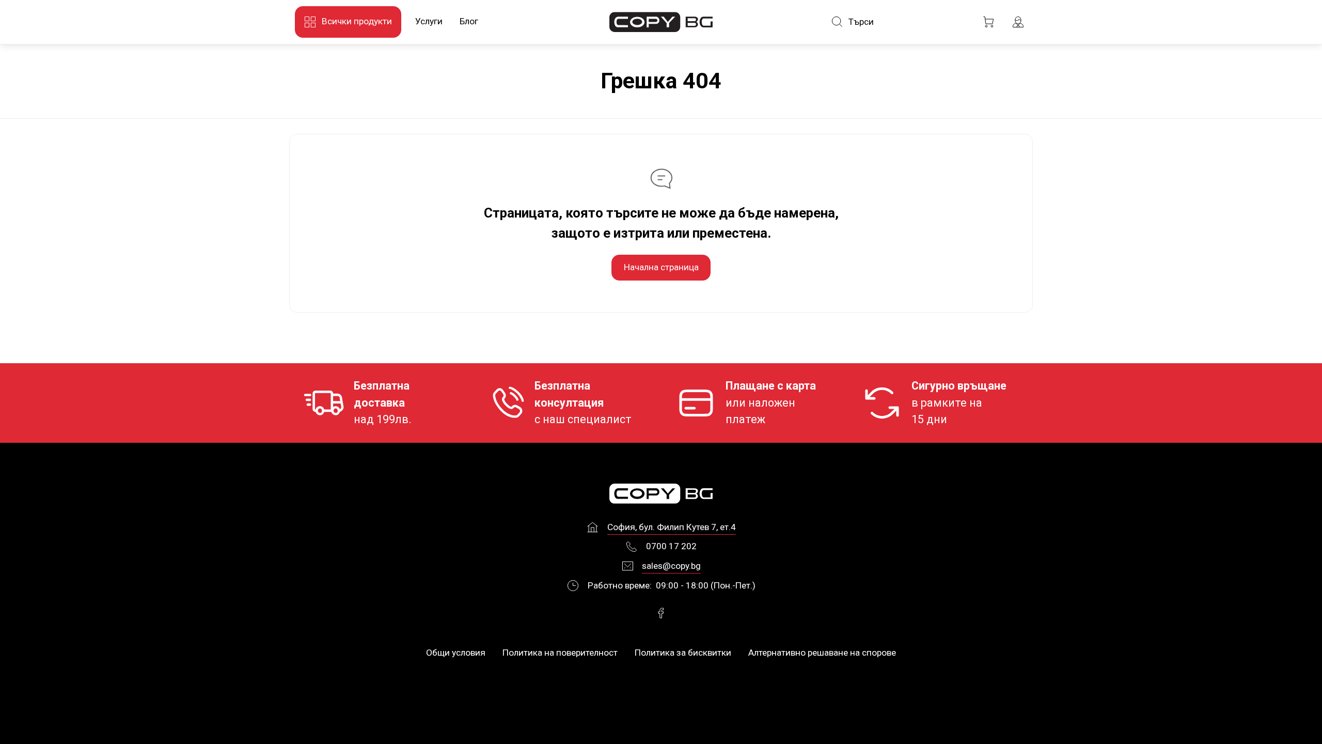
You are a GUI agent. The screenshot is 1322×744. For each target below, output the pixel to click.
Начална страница (661, 267)
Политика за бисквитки (683, 652)
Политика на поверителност (560, 652)
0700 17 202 (671, 546)
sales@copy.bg (671, 566)
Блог (469, 21)
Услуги (429, 21)
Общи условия (455, 652)
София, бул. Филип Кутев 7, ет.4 (671, 527)
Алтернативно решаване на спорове (822, 652)
